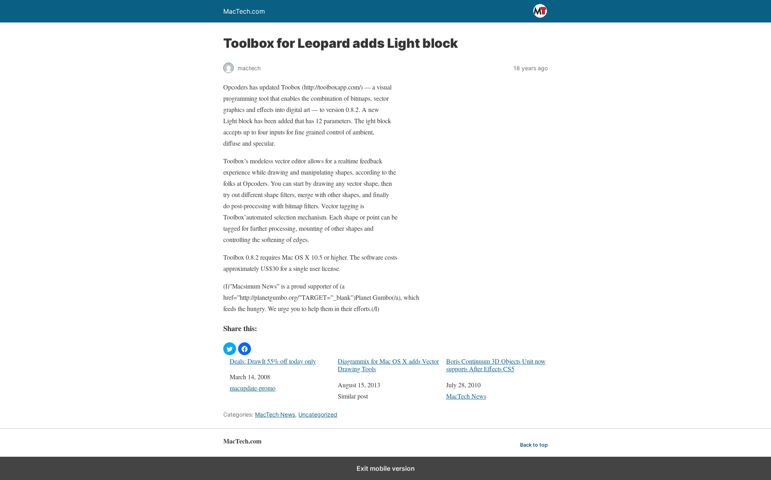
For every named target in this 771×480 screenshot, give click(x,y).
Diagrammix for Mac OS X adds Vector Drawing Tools (388, 364)
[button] (229, 348)
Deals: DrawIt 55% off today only (273, 361)
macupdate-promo (252, 388)
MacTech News (466, 396)
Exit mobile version (386, 468)
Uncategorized (317, 414)
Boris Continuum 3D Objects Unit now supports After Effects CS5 (496, 364)
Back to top (534, 445)
